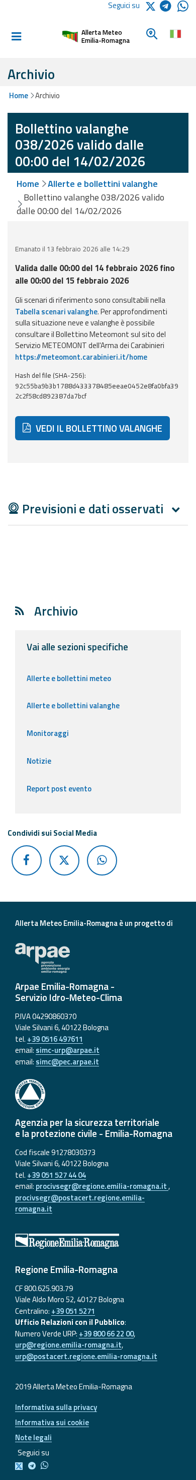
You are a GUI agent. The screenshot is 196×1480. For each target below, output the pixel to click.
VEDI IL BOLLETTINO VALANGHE (98, 428)
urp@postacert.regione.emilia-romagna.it (86, 1356)
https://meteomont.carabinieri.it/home (81, 357)
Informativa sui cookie (52, 1422)
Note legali (33, 1437)
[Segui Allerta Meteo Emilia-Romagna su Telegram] (168, 8)
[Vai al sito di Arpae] (98, 958)
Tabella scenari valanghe (56, 311)
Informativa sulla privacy (56, 1407)
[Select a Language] (175, 33)
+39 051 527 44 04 (56, 1175)
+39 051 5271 (73, 1311)
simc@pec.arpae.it (67, 1061)
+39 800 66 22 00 (106, 1333)
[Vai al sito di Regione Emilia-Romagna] (98, 1241)
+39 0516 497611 (55, 1039)
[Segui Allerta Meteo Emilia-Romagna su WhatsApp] (182, 9)
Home (18, 95)
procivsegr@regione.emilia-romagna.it (102, 1186)
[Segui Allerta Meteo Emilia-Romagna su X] (21, 1466)
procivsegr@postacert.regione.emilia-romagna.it (80, 1203)
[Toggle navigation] (16, 36)
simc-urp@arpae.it (68, 1050)
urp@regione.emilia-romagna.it (68, 1345)
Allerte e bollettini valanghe (103, 183)
